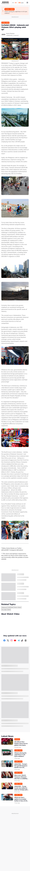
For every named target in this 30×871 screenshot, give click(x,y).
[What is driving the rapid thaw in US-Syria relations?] (7, 752)
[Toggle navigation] (27, 2)
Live (22, 2)
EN (16, 2)
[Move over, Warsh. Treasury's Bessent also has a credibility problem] (7, 775)
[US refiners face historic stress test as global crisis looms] (7, 741)
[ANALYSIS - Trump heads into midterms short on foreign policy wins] (7, 786)
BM (13, 2)
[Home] (5, 2)
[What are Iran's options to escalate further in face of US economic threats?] (7, 797)
